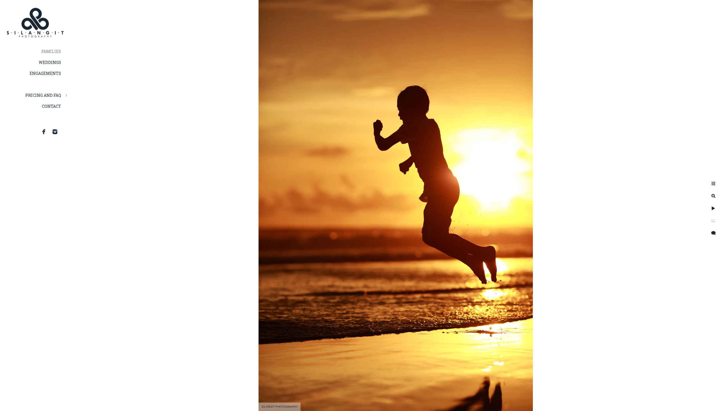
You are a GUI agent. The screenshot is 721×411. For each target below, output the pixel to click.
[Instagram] (55, 132)
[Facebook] (44, 132)
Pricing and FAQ (43, 95)
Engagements (45, 73)
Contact (51, 106)
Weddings (50, 62)
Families (51, 51)
